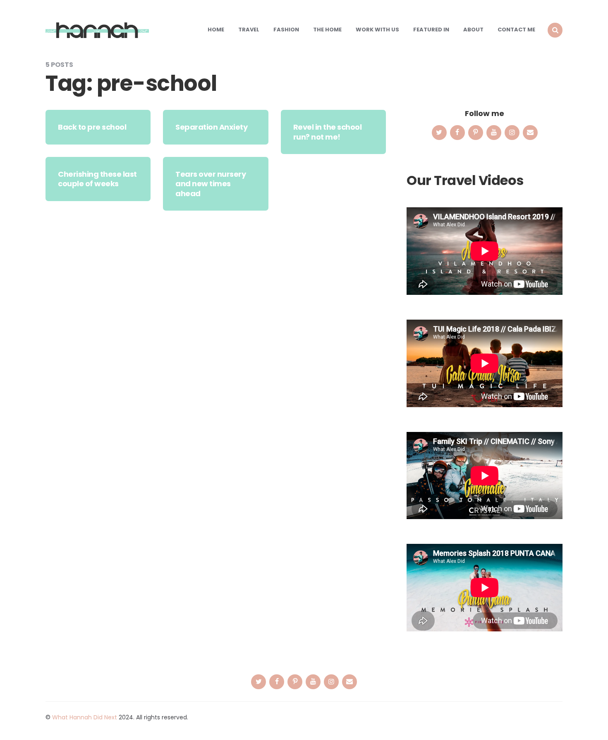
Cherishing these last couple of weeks (97, 179)
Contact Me (516, 29)
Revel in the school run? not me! (327, 132)
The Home (327, 29)
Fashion (286, 29)
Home (216, 29)
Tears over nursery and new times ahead (210, 184)
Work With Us (377, 29)
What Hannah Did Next (84, 717)
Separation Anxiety (211, 127)
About (473, 29)
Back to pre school (92, 127)
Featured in (431, 29)
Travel (248, 29)
